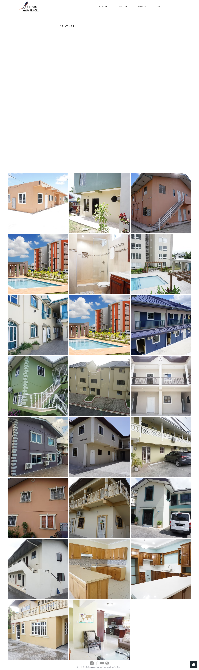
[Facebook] (97, 663)
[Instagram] (107, 663)
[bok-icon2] (92, 663)
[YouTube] (102, 663)
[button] (123, 6)
